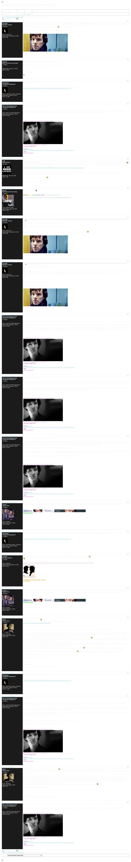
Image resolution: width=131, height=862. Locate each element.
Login (26, 11)
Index (4, 11)
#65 (128, 158)
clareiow (4, 61)
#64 (128, 103)
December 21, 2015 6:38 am (9, 531)
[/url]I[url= (28, 149)
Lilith (3, 161)
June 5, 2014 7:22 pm (8, 103)
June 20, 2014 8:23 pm (8, 158)
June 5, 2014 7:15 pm (8, 59)
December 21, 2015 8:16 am (9, 554)
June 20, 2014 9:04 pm (8, 188)
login (24, 14)
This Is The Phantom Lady (9, 106)
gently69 (4, 556)
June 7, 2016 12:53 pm (8, 588)
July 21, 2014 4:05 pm (8, 261)
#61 (128, 21)
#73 (128, 531)
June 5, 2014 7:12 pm (8, 21)
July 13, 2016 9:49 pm (8, 617)
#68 (128, 261)
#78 (128, 696)
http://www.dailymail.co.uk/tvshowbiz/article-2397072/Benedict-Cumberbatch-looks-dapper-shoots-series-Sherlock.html (53, 167)
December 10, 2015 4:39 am (9, 435)
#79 (128, 767)
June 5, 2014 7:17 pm (8, 80)
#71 (128, 435)
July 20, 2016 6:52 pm (8, 767)
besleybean (5, 83)
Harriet (4, 190)
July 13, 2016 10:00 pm (8, 673)
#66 (128, 188)
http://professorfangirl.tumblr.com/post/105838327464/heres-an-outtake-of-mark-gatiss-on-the (47, 88)
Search (12, 11)
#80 (128, 802)
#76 (128, 617)
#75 (128, 588)
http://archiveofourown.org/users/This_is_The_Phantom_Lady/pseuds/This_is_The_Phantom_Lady (48, 150)
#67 (128, 217)
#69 (128, 314)
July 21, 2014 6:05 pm (8, 314)
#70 (128, 375)
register (29, 14)
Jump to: (4, 855)
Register (20, 11)
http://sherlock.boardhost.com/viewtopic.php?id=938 (36, 623)
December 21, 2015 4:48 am (9, 502)
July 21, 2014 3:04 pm (8, 217)
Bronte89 (4, 23)
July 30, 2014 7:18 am (8, 375)
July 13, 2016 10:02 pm (8, 696)
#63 (128, 80)
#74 (128, 554)
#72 (128, 502)
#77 (128, 673)
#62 (128, 59)
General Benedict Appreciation (15, 17)
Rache (4, 619)
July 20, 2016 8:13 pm (8, 802)
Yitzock (4, 504)
